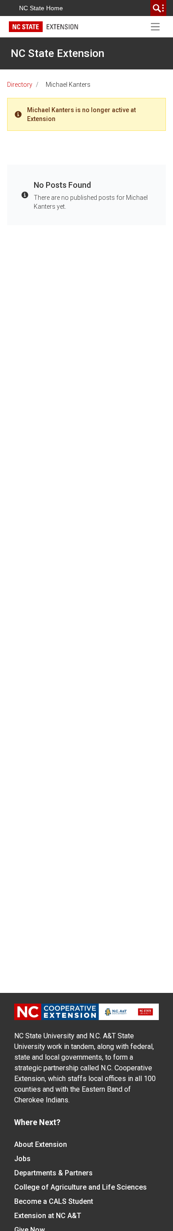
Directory (19, 84)
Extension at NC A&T (47, 1215)
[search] (158, 8)
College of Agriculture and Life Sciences (80, 1187)
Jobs (22, 1158)
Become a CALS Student (53, 1201)
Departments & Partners (53, 1173)
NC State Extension (57, 53)
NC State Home (41, 8)
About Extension (40, 1144)
